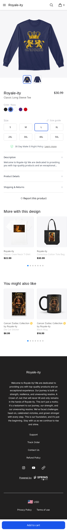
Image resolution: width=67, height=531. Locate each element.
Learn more (51, 146)
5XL (57, 136)
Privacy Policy (24, 509)
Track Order (33, 442)
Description (10, 157)
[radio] (10, 127)
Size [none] (6, 120)
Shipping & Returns (14, 187)
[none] (53, 120)
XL (57, 127)
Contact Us (33, 450)
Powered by (25, 477)
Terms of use (43, 509)
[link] (19, 232)
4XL (41, 136)
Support (33, 434)
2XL (10, 136)
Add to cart (33, 525)
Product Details (12, 176)
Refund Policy (33, 457)
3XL (26, 136)
